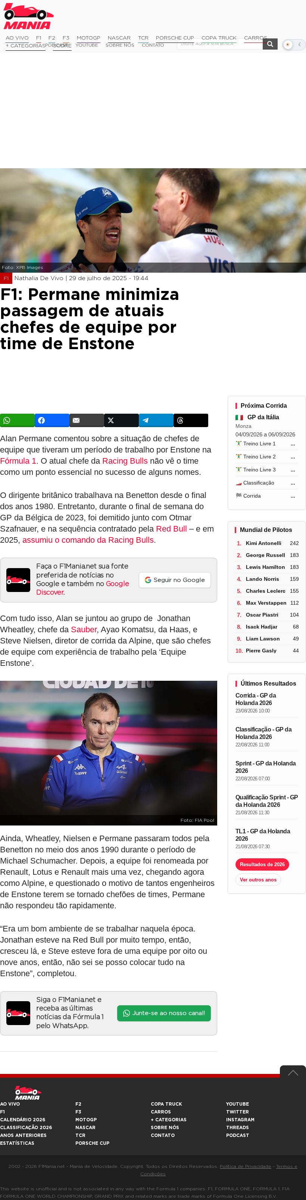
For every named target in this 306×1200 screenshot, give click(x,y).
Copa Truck (219, 38)
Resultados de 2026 (262, 864)
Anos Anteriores (23, 1135)
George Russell (265, 555)
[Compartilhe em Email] (86, 420)
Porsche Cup (175, 38)
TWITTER (237, 1112)
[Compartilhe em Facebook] (52, 420)
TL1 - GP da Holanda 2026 (262, 835)
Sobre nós (165, 1127)
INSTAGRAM (240, 1120)
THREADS (237, 1127)
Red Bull (171, 528)
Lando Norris (262, 579)
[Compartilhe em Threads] (191, 420)
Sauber (84, 629)
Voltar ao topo (293, 1074)
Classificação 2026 (26, 1127)
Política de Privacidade (245, 1166)
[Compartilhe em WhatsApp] (17, 420)
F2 (52, 38)
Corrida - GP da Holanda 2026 (255, 699)
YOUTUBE (237, 1104)
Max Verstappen (266, 603)
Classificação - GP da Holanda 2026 (263, 733)
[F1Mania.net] (28, 16)
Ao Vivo (17, 38)
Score (62, 45)
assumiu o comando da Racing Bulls (88, 540)
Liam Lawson (263, 639)
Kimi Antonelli (263, 543)
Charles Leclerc (265, 591)
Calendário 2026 (22, 1120)
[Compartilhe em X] (121, 420)
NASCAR (119, 38)
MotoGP (88, 38)
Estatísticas (17, 1143)
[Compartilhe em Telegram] (156, 420)
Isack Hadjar (261, 627)
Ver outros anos (258, 880)
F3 (66, 38)
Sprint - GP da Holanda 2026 (265, 767)
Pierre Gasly (261, 651)
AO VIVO (10, 1104)
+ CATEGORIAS (26, 45)
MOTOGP (86, 1120)
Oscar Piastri (262, 615)
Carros (255, 38)
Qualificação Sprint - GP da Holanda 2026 (266, 801)
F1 (38, 38)
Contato (163, 1135)
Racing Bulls (125, 461)
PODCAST (237, 1135)
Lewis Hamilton (265, 567)
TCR (143, 38)
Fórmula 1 (18, 461)
